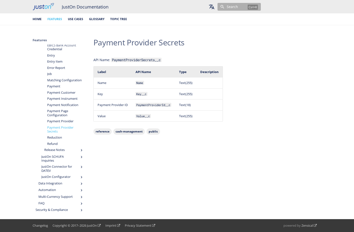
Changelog (40, 225)
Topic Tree (118, 19)
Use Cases (75, 19)
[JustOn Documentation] (43, 6)
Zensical (307, 225)
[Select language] (212, 7)
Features (54, 19)
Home (37, 19)
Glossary (96, 19)
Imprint (110, 225)
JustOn (92, 225)
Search (232, 6)
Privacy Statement (138, 225)
